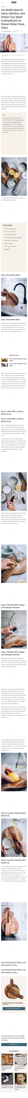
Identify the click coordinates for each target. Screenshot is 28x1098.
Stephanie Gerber (7, 31)
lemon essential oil (16, 237)
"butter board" (20, 120)
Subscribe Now (13, 1044)
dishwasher (7, 63)
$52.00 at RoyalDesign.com (13, 1008)
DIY (6, 6)
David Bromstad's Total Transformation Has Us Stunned (20, 1088)
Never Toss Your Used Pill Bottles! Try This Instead (6, 1068)
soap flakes (12, 229)
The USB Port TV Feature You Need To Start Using (7, 1087)
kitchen (16, 59)
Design (2, 6)
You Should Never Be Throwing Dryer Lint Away (20, 1068)
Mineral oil (7, 249)
